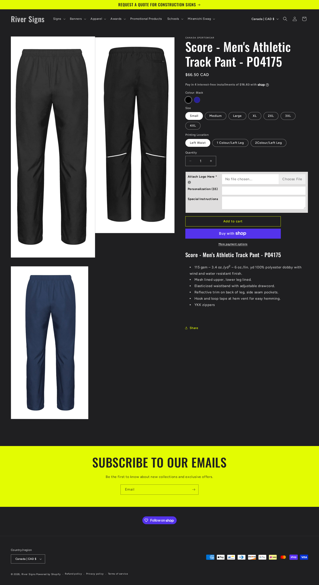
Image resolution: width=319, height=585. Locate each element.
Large (237, 116)
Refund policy (73, 573)
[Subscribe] (193, 489)
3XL (288, 116)
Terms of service (118, 573)
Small (194, 116)
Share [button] (194, 328)
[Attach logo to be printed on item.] (189, 182)
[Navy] (197, 100)
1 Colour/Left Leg (230, 142)
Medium (215, 116)
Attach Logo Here (205, 176)
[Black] (188, 100)
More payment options (233, 243)
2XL (271, 116)
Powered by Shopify (48, 574)
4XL (193, 125)
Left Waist (198, 142)
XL (255, 116)
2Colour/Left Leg (268, 142)
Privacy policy (95, 573)
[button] (59, 18)
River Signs (28, 574)
